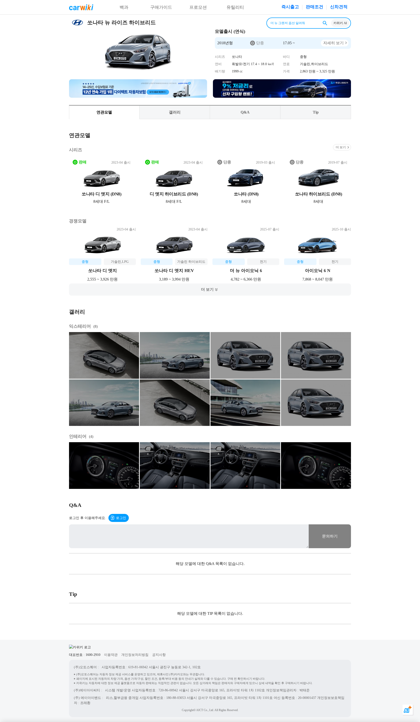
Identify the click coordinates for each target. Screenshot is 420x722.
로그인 (121, 518)
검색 (325, 23)
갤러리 (175, 112)
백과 (124, 7)
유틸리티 (235, 7)
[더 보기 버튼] (210, 289)
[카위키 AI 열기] (408, 710)
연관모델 (104, 112)
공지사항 (159, 655)
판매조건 (314, 6)
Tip (316, 112)
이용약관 (111, 655)
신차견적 (339, 6)
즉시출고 (290, 6)
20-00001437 (307, 698)
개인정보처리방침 (135, 655)
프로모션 (198, 7)
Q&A (245, 112)
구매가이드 (161, 7)
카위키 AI (340, 23)
